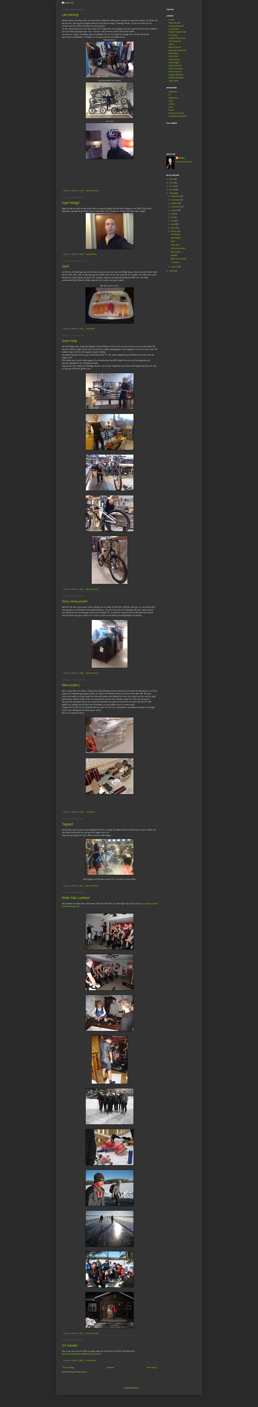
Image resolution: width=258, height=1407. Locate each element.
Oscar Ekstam (174, 59)
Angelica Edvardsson (177, 38)
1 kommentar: (90, 328)
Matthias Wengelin (176, 78)
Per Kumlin (173, 35)
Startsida (110, 1367)
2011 (171, 186)
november (175, 200)
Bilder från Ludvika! (76, 898)
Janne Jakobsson (176, 69)
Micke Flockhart (175, 66)
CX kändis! (70, 1345)
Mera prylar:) (71, 685)
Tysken (171, 44)
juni (173, 217)
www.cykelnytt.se (146, 903)
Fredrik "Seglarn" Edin (177, 32)
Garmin (172, 104)
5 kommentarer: (91, 254)
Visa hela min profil (183, 162)
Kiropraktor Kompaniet (178, 116)
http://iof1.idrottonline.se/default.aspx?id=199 (81, 1354)
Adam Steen (174, 81)
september (175, 207)
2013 (171, 179)
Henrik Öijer (173, 56)
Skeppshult (173, 98)
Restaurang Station (176, 113)
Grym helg (69, 341)
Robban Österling (176, 75)
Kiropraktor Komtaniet (177, 50)
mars (173, 228)
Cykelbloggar (174, 62)
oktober (174, 203)
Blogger (135, 1388)
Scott (171, 101)
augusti (174, 210)
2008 (171, 271)
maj (173, 221)
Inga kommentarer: (92, 190)
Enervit (171, 110)
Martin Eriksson (175, 47)
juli (172, 214)
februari (174, 231)
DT (170, 95)
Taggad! (67, 824)
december (175, 196)
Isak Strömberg (175, 41)
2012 (171, 183)
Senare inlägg (68, 1367)
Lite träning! (70, 15)
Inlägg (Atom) (81, 1372)
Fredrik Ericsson (175, 72)
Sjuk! (65, 266)
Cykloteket (173, 92)
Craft (170, 107)
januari (174, 267)
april (173, 224)
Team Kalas (173, 53)
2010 (171, 190)
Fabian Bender (175, 23)
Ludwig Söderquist (176, 26)
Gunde (171, 20)
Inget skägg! (70, 203)
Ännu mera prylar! (74, 601)
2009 (171, 193)
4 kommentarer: (91, 1360)
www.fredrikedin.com (71, 906)
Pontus (182, 158)
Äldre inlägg (152, 1367)
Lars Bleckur (174, 29)
